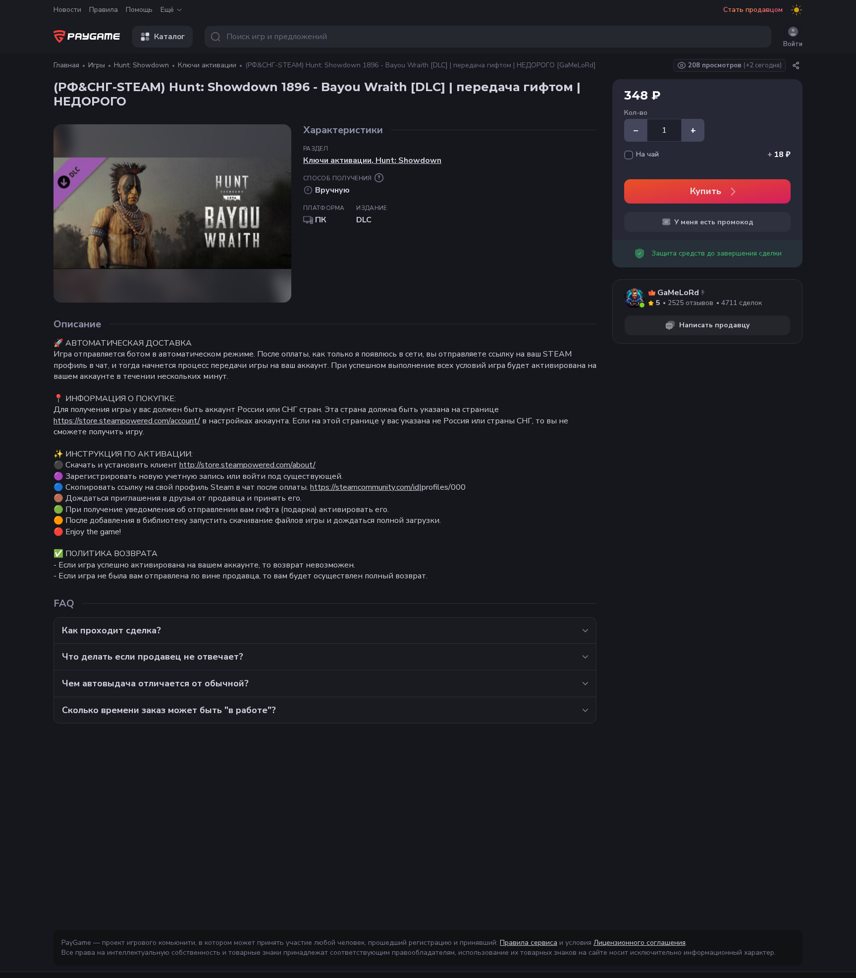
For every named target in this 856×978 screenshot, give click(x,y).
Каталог (169, 36)
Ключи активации (207, 65)
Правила (103, 9)
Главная (66, 65)
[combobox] (488, 37)
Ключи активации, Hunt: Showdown (372, 160)
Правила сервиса (528, 942)
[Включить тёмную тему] (796, 10)
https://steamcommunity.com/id (364, 487)
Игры (96, 65)
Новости (67, 9)
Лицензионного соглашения (639, 942)
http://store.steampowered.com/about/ (247, 465)
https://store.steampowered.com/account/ (127, 420)
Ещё (167, 9)
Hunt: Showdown (141, 65)
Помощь (139, 9)
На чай (647, 154)
